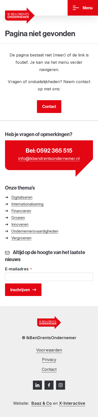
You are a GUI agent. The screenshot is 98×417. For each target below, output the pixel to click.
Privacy (49, 359)
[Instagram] (60, 385)
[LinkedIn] (37, 385)
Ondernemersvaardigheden (34, 231)
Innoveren (19, 224)
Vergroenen (21, 237)
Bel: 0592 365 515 (49, 150)
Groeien (18, 217)
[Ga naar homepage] (20, 16)
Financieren (21, 210)
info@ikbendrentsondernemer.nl (49, 158)
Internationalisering (27, 204)
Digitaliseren (21, 197)
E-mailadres (18, 268)
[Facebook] (49, 385)
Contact (49, 106)
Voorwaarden (49, 349)
